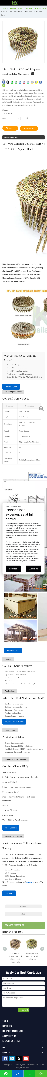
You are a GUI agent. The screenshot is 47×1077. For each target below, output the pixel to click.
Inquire (11, 128)
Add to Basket (29, 128)
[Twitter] (19, 1058)
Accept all (33, 569)
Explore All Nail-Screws (14, 722)
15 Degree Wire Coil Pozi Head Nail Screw (32, 956)
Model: (5, 110)
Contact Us (9, 893)
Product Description (11, 137)
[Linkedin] (12, 1058)
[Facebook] (5, 1058)
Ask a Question (11, 828)
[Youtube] (26, 1058)
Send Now (25, 1010)
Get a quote (30, 882)
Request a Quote (11, 387)
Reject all (13, 569)
